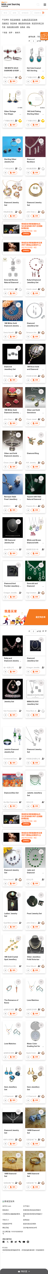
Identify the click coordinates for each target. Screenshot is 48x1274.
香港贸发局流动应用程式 (32, 1210)
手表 (3, 27)
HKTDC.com (6, 1206)
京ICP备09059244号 (30, 1228)
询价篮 (24, 1271)
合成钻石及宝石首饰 (29, 20)
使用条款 (26, 1220)
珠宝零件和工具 (38, 23)
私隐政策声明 (7, 1224)
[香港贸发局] (24, 1202)
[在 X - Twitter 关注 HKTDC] (8, 1242)
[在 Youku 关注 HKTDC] (28, 1242)
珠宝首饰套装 (15, 20)
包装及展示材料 (13, 27)
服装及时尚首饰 (24, 23)
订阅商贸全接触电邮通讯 (11, 1214)
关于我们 (26, 1206)
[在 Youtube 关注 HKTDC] (24, 1242)
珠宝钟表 (13, 23)
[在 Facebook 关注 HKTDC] (3, 1242)
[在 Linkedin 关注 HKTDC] (12, 1242)
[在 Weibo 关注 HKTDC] (16, 1242)
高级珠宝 (5, 23)
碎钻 (28, 27)
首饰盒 (22, 27)
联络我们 (5, 1210)
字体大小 (5, 1220)
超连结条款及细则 (29, 1224)
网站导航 (5, 1228)
